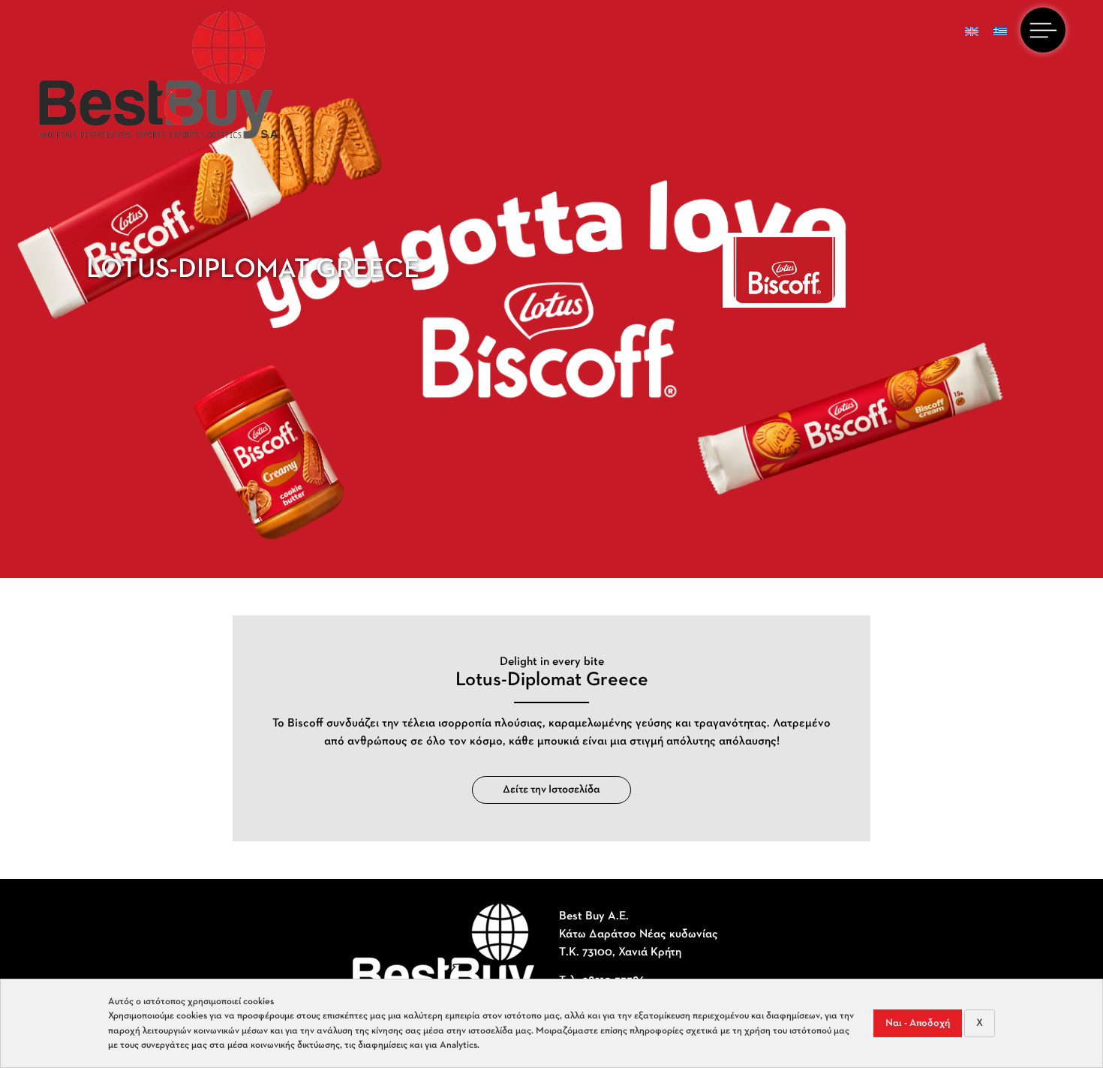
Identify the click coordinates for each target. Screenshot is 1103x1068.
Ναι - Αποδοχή (917, 1023)
